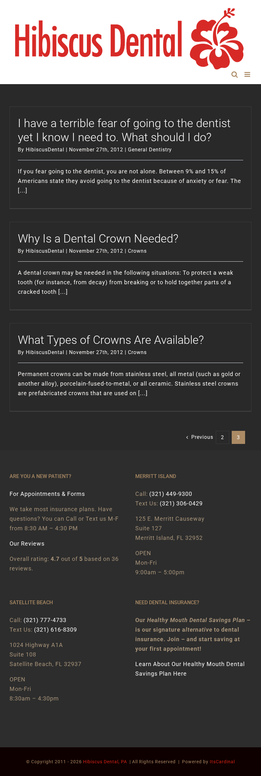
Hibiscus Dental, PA (105, 761)
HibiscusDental (45, 150)
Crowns (137, 251)
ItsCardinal (222, 761)
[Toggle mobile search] (234, 74)
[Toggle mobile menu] (247, 74)
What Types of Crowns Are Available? (111, 340)
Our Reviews (27, 543)
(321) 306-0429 (181, 503)
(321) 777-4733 (45, 620)
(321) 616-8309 (55, 629)
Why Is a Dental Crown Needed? (98, 238)
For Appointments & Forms (47, 493)
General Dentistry (150, 150)
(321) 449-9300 (170, 493)
